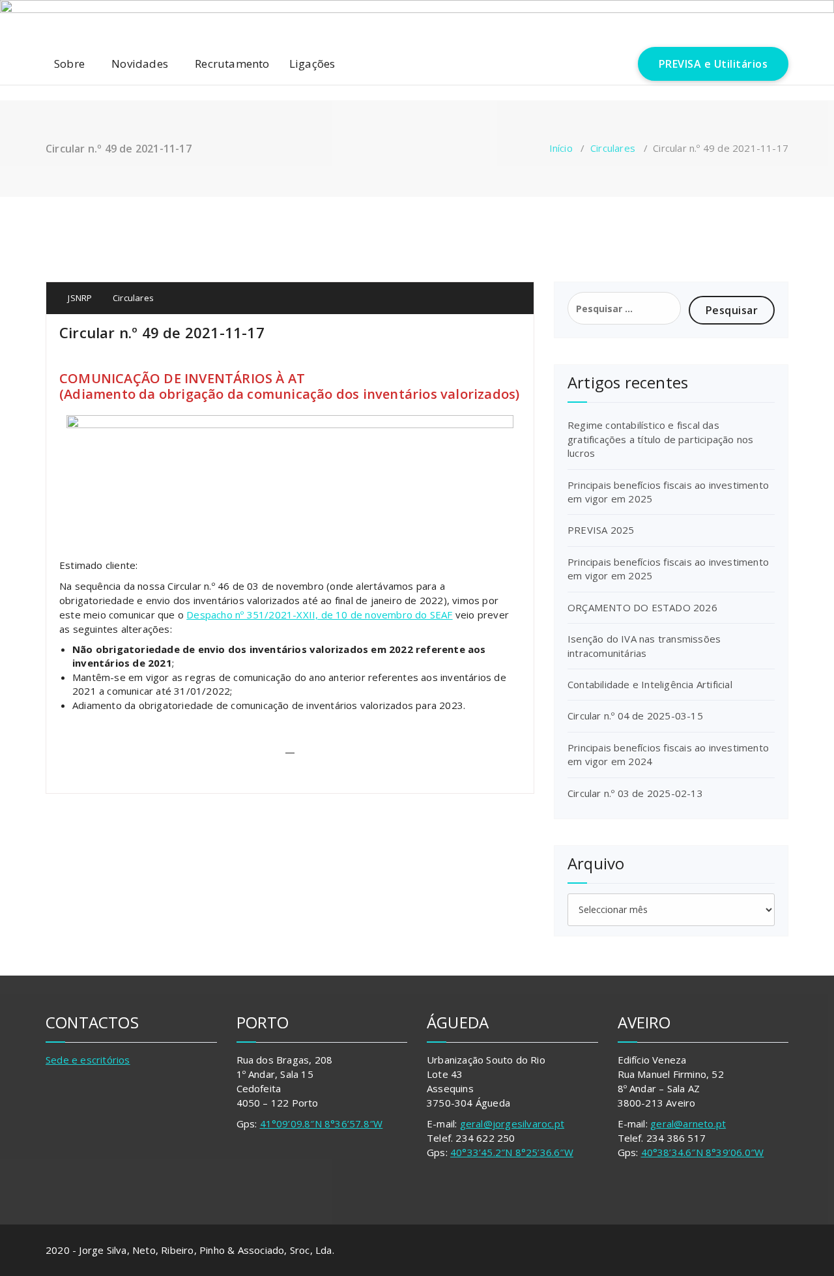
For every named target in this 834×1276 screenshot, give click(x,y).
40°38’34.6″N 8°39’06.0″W (702, 1152)
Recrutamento (232, 63)
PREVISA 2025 (601, 529)
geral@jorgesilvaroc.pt (512, 1123)
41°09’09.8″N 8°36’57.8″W (321, 1123)
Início (561, 147)
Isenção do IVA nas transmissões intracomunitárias (644, 645)
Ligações (312, 63)
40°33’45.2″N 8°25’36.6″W (511, 1152)
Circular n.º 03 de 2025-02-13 (635, 793)
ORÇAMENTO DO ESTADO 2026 (642, 607)
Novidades (139, 63)
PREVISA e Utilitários (713, 64)
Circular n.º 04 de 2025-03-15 (635, 715)
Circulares (612, 147)
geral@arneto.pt (688, 1123)
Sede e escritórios (88, 1059)
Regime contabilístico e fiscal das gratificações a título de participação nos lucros (660, 438)
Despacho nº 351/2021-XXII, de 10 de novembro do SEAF (319, 614)
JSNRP (79, 298)
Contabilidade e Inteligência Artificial (650, 684)
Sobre (69, 63)
